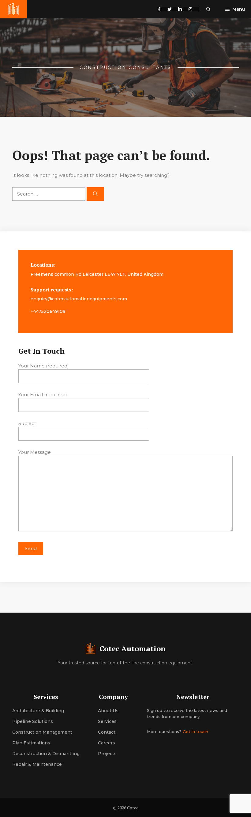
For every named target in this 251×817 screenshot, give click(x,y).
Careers (106, 743)
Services (107, 721)
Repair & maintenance (37, 764)
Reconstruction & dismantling (46, 753)
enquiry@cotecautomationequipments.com (79, 299)
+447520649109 (48, 311)
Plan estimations (31, 743)
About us (108, 710)
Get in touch (195, 731)
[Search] (95, 194)
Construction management (42, 732)
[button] (208, 9)
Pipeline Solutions (32, 721)
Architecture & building (38, 710)
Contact (106, 732)
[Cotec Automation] (13, 9)
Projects (107, 753)
